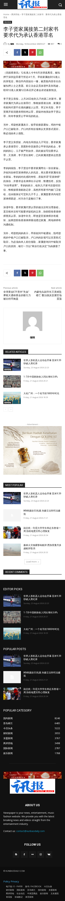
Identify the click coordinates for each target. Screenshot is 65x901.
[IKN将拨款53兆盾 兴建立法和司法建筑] (12, 515)
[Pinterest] (32, 52)
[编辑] (5, 44)
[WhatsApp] (40, 52)
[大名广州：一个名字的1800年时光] (12, 398)
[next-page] (11, 409)
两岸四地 (15, 14)
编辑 (12, 44)
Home (6, 14)
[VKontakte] (49, 854)
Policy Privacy (11, 881)
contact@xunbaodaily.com (30, 831)
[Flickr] (32, 854)
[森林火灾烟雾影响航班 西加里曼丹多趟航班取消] (12, 550)
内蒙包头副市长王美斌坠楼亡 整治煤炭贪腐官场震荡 (48, 295)
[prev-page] (5, 409)
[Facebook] (17, 52)
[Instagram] (41, 854)
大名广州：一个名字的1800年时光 (41, 393)
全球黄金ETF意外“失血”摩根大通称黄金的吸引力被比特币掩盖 (17, 295)
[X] (25, 52)
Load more (31, 561)
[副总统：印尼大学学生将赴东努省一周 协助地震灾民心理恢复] (12, 532)
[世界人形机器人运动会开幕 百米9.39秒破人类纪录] (12, 365)
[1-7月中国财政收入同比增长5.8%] (12, 381)
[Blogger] (16, 854)
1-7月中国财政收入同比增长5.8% (41, 376)
